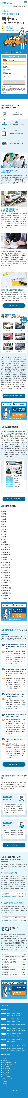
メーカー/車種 (10, 60)
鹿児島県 (9, 1048)
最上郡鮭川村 (6, 575)
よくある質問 (6, 1070)
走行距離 (8, 73)
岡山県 (18, 1039)
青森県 (18, 1015)
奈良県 (14, 1033)
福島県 (8, 1013)
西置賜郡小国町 (6, 585)
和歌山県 (9, 1033)
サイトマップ (6, 1087)
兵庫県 (19, 1033)
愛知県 (23, 1024)
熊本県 (8, 1051)
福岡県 (23, 1051)
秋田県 (18, 1013)
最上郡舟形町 (6, 567)
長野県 (13, 1021)
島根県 (8, 1041)
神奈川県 (9, 1028)
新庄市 (4, 521)
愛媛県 (18, 1045)
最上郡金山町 (6, 562)
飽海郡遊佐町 (6, 598)
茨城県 (14, 1028)
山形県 (8, 6)
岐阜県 (8, 1024)
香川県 (13, 1045)
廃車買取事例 (6, 1072)
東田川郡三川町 (6, 593)
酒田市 (4, 519)
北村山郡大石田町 (7, 560)
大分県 (19, 1048)
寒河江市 (4, 524)
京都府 (13, 1036)
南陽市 (4, 542)
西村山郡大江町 (6, 557)
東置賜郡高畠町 (6, 580)
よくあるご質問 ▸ (14, 764)
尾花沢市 (4, 539)
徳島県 (8, 1045)
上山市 (4, 526)
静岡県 (13, 1024)
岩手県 (13, 1015)
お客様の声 (5, 1074)
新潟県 (13, 1019)
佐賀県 (18, 1051)
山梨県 (8, 1021)
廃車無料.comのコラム (8, 1079)
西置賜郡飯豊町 (6, 590)
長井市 (4, 531)
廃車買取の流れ (6, 1066)
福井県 (18, 1019)
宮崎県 (14, 1048)
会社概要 (5, 1081)
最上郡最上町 (6, 565)
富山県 (8, 1019)
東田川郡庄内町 (6, 595)
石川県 (18, 1021)
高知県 (23, 1045)
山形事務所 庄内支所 (8, 920)
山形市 (4, 511)
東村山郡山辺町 (6, 544)
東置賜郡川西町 (6, 582)
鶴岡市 (4, 516)
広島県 (13, 1039)
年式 (7, 67)
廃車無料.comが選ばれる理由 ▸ (14, 396)
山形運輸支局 (5, 894)
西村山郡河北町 (6, 549)
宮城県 (8, 1015)
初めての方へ (6, 1060)
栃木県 (19, 1028)
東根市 (4, 537)
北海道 (8, 1009)
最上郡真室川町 (6, 570)
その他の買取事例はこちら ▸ (14, 499)
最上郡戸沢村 (6, 577)
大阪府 (8, 1036)
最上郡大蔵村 (6, 572)
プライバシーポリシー (8, 1085)
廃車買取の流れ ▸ (14, 305)
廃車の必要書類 (6, 1068)
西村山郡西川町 (6, 552)
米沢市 (4, 514)
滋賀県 (18, 1036)
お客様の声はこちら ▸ (14, 845)
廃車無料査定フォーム (8, 1064)
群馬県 (8, 1030)
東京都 (23, 1030)
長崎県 (13, 1051)
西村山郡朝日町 (6, 554)
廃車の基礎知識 (6, 1076)
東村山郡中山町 (6, 547)
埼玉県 (13, 1030)
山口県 (8, 1039)
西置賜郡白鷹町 (6, 588)
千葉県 (18, 1030)
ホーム (3, 6)
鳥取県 (13, 1041)
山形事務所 (5, 918)
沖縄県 (8, 1054)
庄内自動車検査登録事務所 (9, 896)
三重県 (18, 1024)
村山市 (4, 529)
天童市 (4, 534)
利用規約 (5, 1083)
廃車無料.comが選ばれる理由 (9, 1062)
